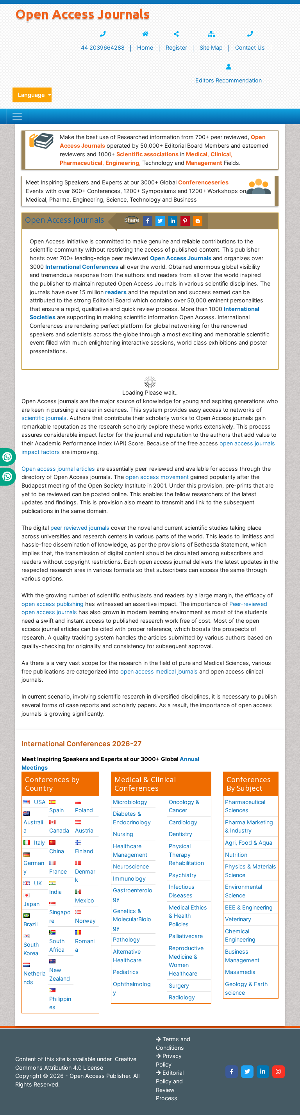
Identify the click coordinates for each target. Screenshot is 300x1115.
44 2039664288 (103, 47)
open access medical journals (159, 671)
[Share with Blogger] (197, 221)
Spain (56, 810)
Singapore (60, 916)
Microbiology (130, 802)
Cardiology (183, 822)
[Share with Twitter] (160, 221)
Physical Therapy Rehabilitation (186, 854)
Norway (85, 920)
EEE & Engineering (249, 907)
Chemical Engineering (240, 935)
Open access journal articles (58, 468)
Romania (85, 945)
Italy (38, 842)
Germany (33, 867)
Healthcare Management (130, 850)
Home (145, 47)
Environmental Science (243, 891)
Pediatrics (126, 971)
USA (39, 802)
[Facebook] (231, 1071)
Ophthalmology (132, 988)
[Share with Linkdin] (172, 221)
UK (37, 883)
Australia (33, 826)
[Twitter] (247, 1071)
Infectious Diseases (182, 891)
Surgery (179, 985)
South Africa (57, 945)
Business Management (242, 955)
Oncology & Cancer (184, 806)
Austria (84, 830)
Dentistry (180, 834)
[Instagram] (278, 1071)
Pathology (126, 939)
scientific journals (43, 418)
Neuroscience (131, 866)
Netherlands (34, 977)
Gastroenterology (132, 894)
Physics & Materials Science (250, 870)
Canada (59, 830)
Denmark (85, 875)
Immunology (129, 878)
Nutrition (236, 854)
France (58, 871)
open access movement (157, 477)
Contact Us (250, 47)
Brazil (30, 924)
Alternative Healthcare (127, 955)
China (56, 851)
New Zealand (59, 974)
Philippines (60, 1003)
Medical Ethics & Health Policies (188, 915)
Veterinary (238, 919)
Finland (84, 851)
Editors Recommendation (228, 80)
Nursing (123, 834)
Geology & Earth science (246, 988)
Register (176, 47)
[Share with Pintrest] (185, 221)
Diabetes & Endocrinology (132, 818)
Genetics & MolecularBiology (132, 919)
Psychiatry (182, 875)
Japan (31, 904)
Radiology (182, 997)
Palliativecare (186, 936)
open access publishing (52, 603)
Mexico (84, 900)
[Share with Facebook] (147, 221)
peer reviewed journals (79, 527)
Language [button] (32, 94)
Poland (84, 810)
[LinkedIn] (263, 1071)
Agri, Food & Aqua (248, 842)
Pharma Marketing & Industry (249, 826)
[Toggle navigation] (17, 116)
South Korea (31, 948)
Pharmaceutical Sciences (245, 806)
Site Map (211, 47)
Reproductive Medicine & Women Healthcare (186, 961)
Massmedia (240, 971)
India (55, 891)
